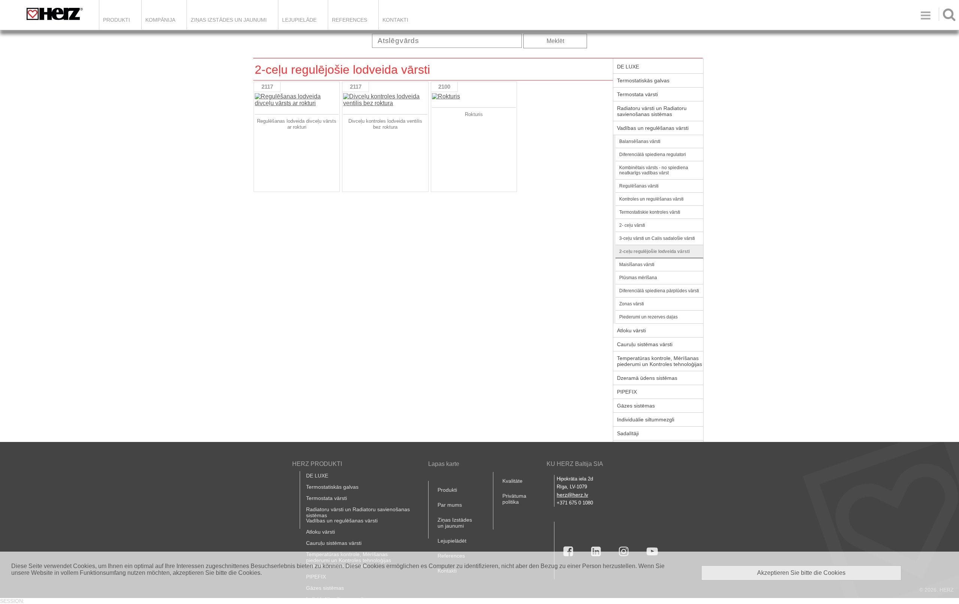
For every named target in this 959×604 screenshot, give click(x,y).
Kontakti (395, 20)
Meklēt (555, 41)
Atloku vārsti (631, 330)
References (349, 20)
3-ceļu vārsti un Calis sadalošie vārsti (657, 238)
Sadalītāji (628, 433)
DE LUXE (628, 67)
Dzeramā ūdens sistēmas (647, 378)
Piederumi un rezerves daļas (648, 317)
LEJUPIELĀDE (299, 20)
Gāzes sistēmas (636, 406)
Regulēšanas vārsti (639, 186)
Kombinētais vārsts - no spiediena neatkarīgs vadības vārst (653, 170)
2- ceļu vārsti (632, 225)
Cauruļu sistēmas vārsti (644, 344)
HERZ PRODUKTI (317, 464)
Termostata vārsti (637, 94)
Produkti (116, 20)
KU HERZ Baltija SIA (575, 464)
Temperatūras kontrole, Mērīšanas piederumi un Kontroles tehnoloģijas (659, 361)
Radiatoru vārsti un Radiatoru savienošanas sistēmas (652, 111)
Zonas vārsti (631, 303)
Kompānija (160, 20)
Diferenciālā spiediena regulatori (652, 154)
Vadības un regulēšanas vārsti (653, 128)
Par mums (450, 505)
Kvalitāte (512, 481)
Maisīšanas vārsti (636, 264)
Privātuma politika (514, 499)
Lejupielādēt (452, 541)
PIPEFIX (627, 392)
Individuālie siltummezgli (645, 420)
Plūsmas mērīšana (638, 277)
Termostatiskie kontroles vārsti (649, 212)
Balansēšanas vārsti (639, 141)
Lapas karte (443, 464)
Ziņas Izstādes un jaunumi (229, 20)
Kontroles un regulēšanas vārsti (651, 199)
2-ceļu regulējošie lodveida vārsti (654, 251)
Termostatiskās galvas (643, 80)
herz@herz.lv (572, 495)
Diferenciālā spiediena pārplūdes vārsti (659, 290)
